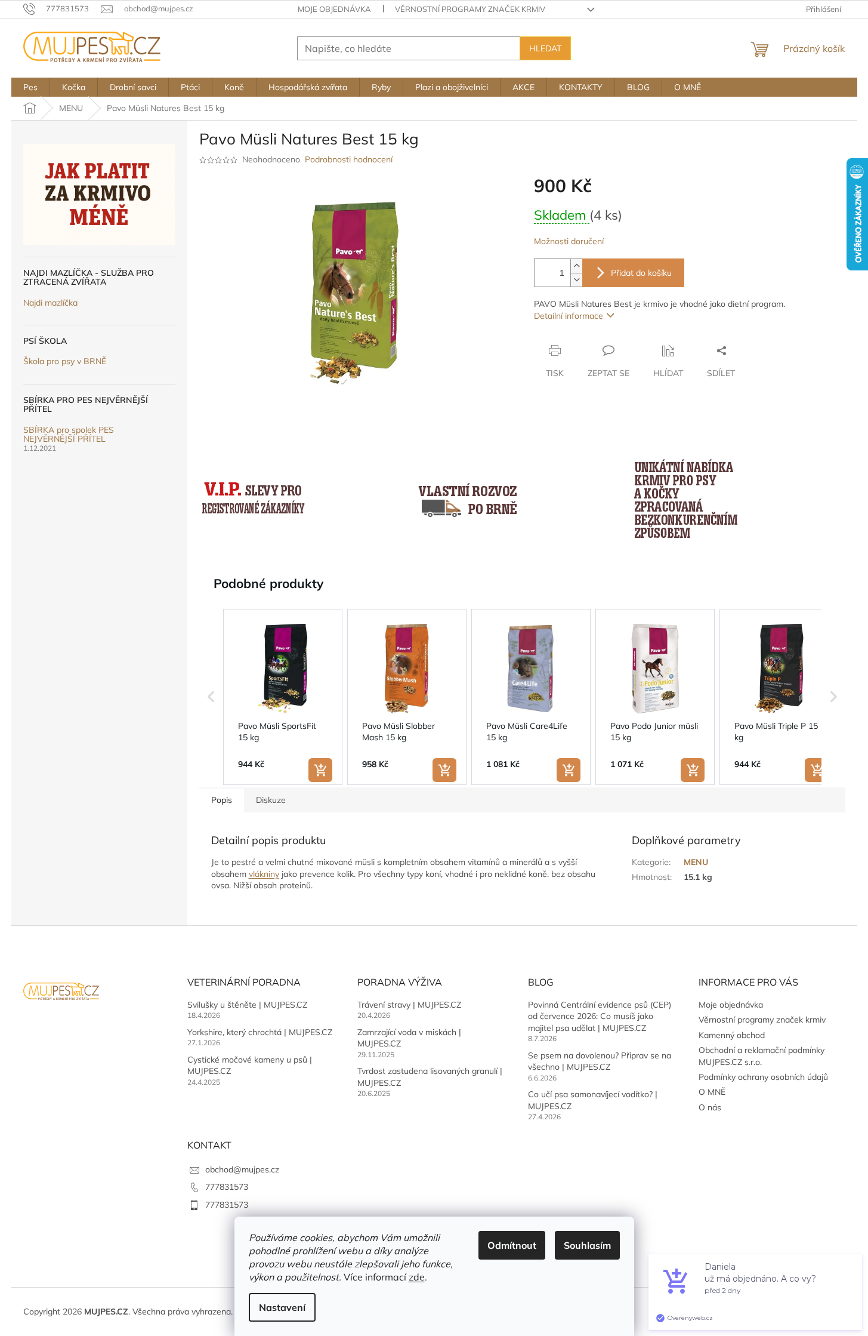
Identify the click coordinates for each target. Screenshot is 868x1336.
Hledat (545, 48)
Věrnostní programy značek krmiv (470, 9)
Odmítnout (511, 1245)
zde (417, 1277)
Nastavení (282, 1307)
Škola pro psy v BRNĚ (64, 361)
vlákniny (264, 874)
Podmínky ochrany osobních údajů (763, 1077)
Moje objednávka (334, 9)
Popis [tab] (221, 800)
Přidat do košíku (641, 272)
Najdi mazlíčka (50, 302)
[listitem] (282, 697)
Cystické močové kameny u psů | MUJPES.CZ (249, 1065)
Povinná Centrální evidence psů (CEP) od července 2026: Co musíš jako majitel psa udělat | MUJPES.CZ (599, 1016)
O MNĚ (712, 1091)
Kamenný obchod (732, 1035)
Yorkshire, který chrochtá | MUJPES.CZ (259, 1032)
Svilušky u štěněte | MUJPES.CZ (247, 1004)
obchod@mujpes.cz (242, 1169)
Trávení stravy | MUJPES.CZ (409, 1004)
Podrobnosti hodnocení (349, 159)
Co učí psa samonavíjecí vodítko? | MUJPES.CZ (592, 1100)
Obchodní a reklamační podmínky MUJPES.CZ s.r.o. (761, 1056)
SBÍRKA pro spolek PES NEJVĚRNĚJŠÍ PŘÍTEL (68, 435)
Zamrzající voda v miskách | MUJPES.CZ (409, 1038)
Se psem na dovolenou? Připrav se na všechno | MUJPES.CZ (599, 1061)
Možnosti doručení (569, 241)
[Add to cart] (320, 770)
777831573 (226, 1186)
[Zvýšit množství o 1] (576, 266)
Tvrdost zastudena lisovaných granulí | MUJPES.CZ (429, 1077)
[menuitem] (30, 87)
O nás (710, 1107)
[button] (211, 697)
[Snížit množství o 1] (576, 280)
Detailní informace (568, 315)
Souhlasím (587, 1245)
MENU (696, 862)
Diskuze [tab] (271, 800)
